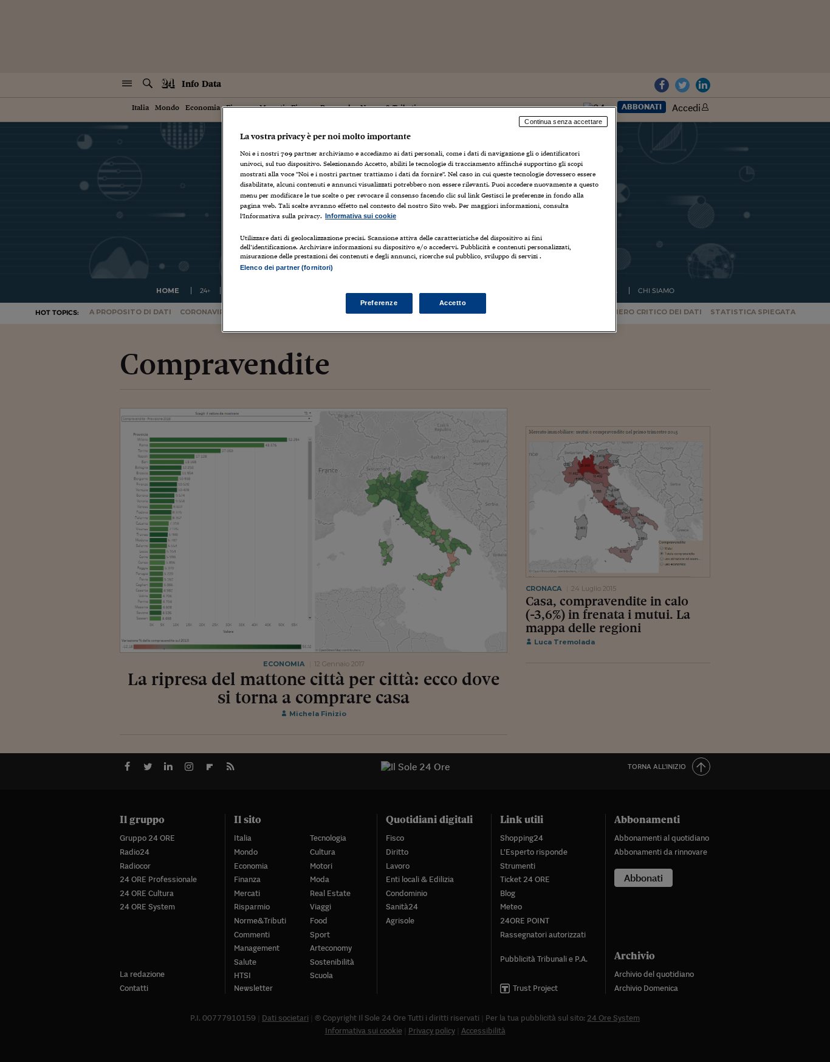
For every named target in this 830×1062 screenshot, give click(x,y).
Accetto (453, 302)
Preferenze (379, 302)
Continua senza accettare (563, 121)
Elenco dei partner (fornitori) (286, 267)
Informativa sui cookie (360, 215)
